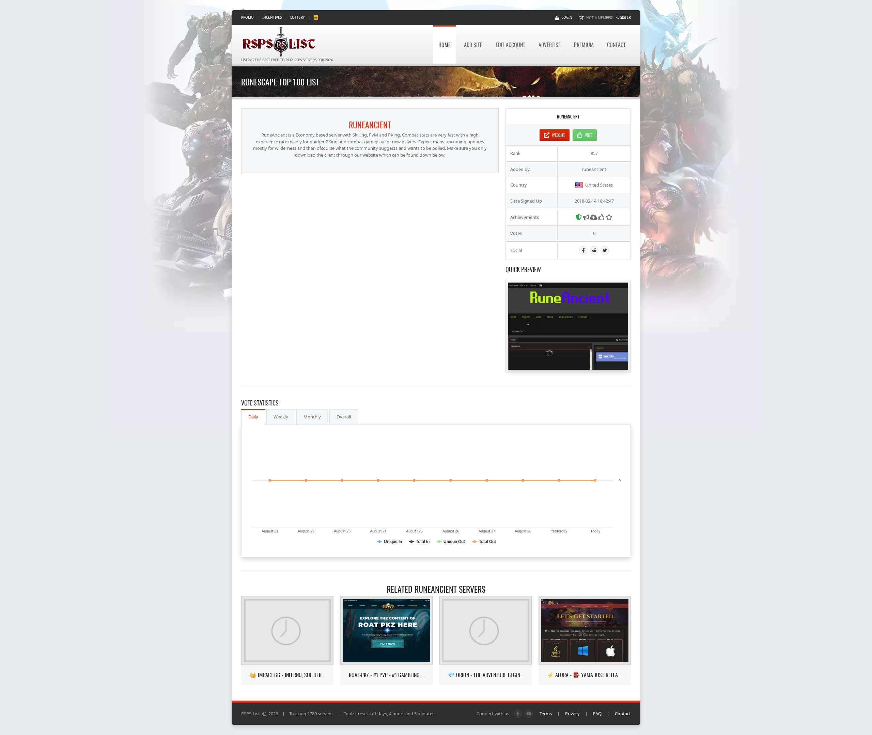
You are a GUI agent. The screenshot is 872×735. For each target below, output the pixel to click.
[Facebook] (583, 250)
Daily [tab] (253, 417)
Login (567, 17)
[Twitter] (605, 250)
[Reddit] (594, 250)
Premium (584, 45)
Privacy (572, 713)
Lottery (297, 17)
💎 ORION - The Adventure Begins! (485, 675)
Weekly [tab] (281, 417)
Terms (546, 713)
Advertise (550, 45)
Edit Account (510, 45)
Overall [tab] (344, 417)
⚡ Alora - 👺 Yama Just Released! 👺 (584, 675)
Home (444, 45)
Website (558, 135)
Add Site (473, 45)
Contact (616, 45)
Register (623, 17)
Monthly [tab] (312, 417)
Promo (247, 17)
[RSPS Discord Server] (315, 17)
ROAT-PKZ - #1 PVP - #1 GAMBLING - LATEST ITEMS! (386, 675)
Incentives (272, 17)
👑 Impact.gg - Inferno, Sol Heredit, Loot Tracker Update (287, 675)
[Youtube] (529, 713)
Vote (588, 135)
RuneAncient (370, 124)
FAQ (597, 713)
